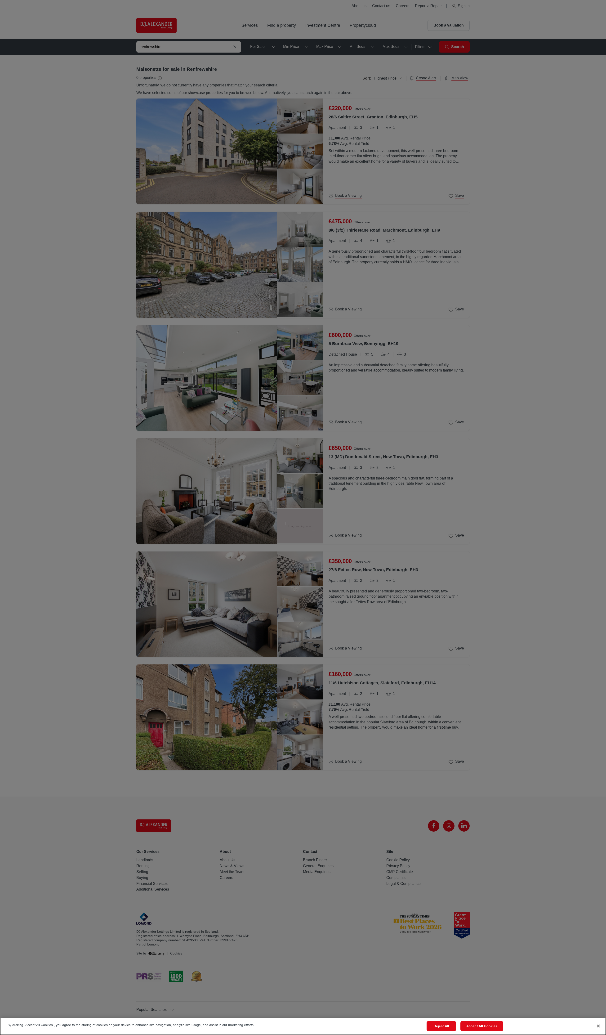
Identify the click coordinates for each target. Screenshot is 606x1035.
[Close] (598, 1026)
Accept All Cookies (482, 1026)
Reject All (441, 1026)
